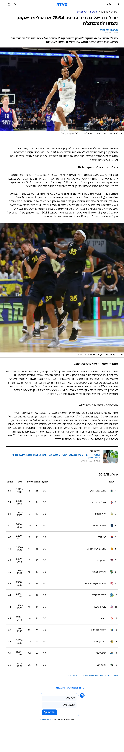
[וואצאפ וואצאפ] (14, 4)
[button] (109, 4)
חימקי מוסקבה (91, 676)
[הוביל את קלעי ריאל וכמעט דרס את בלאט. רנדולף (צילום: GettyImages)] (62, 91)
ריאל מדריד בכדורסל (108, 676)
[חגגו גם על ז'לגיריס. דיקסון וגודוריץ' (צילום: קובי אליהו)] (62, 290)
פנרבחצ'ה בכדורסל (75, 676)
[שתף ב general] (9, 4)
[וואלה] (62, 4)
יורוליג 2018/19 (108, 474)
